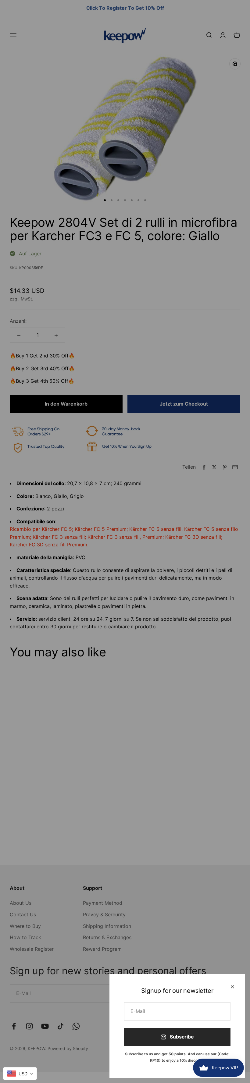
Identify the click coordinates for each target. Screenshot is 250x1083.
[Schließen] (232, 987)
